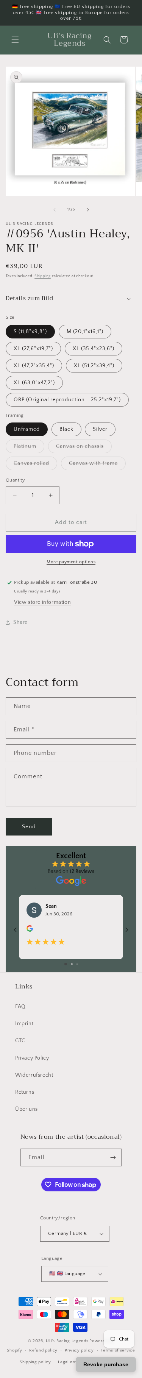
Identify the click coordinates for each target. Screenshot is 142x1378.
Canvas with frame (97, 465)
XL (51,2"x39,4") (94, 366)
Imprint (24, 1024)
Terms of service (118, 1350)
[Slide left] (54, 209)
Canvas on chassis (84, 448)
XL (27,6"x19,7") (33, 349)
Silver (100, 429)
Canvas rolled (35, 465)
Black (66, 429)
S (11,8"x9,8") (30, 332)
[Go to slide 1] (65, 964)
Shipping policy (35, 1362)
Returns (24, 1092)
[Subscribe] (113, 1157)
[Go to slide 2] (72, 964)
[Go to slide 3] (77, 964)
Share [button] (20, 622)
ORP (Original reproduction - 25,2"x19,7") (67, 400)
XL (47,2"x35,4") (34, 366)
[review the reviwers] (30, 930)
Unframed (27, 429)
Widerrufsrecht (34, 1075)
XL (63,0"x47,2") (34, 383)
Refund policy (43, 1350)
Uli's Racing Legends (67, 1341)
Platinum (29, 448)
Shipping (42, 276)
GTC (20, 1041)
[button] (15, 39)
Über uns (26, 1109)
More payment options (71, 562)
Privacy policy (79, 1350)
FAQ (20, 1007)
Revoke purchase (105, 1364)
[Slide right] (88, 209)
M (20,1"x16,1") (85, 332)
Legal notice (70, 1362)
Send (29, 826)
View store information (42, 602)
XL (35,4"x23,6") (93, 349)
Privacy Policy (32, 1058)
